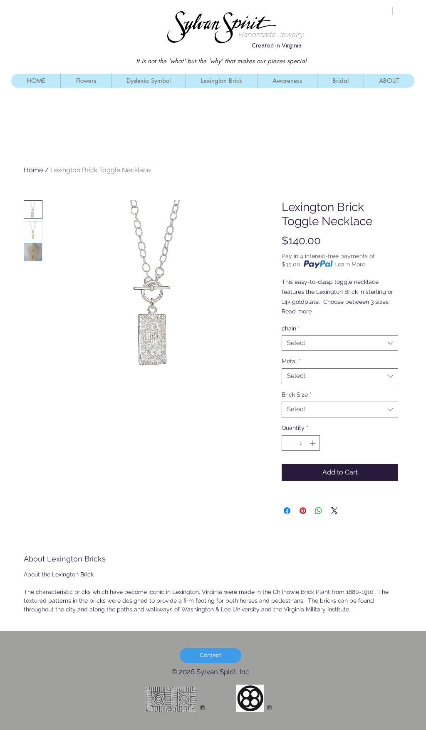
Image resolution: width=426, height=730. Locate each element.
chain (291, 328)
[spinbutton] (300, 443)
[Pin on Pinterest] (303, 511)
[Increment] (313, 443)
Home (33, 170)
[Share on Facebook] (287, 511)
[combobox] (340, 343)
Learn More (349, 264)
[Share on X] (334, 511)
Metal (291, 361)
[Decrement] (288, 443)
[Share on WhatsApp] (319, 511)
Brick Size (297, 394)
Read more (297, 311)
